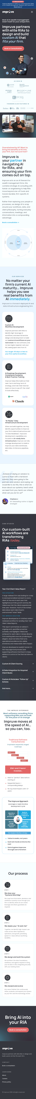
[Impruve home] (8, 12)
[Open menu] (32, 12)
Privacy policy (6, 1082)
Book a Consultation (13, 48)
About (4, 1075)
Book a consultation (10, 222)
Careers (4, 1079)
